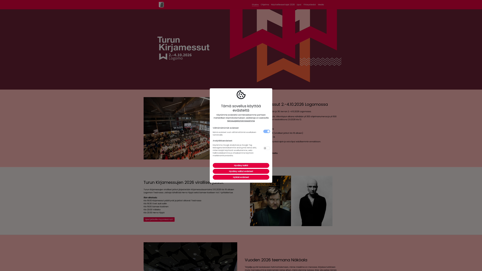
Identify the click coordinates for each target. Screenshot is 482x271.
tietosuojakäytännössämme (241, 120)
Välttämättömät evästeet (226, 127)
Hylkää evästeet (241, 177)
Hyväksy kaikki (241, 165)
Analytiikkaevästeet (222, 140)
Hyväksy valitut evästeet (241, 171)
